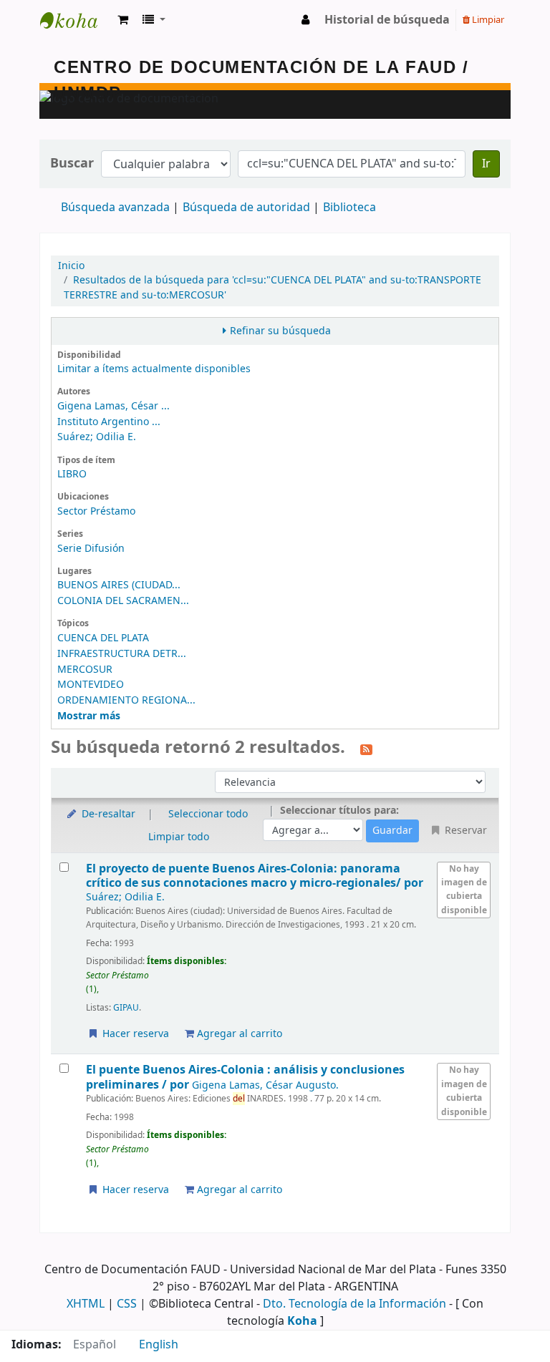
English (158, 1344)
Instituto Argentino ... (108, 421)
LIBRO (72, 474)
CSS (127, 1304)
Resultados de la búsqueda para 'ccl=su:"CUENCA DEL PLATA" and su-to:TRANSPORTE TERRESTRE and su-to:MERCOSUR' (272, 287)
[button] (123, 20)
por (254, 875)
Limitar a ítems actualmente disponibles (154, 368)
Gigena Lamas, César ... (113, 406)
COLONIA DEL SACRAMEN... (123, 600)
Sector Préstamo (96, 511)
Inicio (71, 265)
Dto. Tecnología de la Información (354, 1304)
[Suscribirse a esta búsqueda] (366, 748)
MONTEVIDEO (90, 684)
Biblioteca (349, 207)
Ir (486, 163)
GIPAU (126, 1007)
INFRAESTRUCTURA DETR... (121, 653)
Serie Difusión (91, 548)
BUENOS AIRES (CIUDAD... (118, 585)
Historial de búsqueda (387, 20)
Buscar (72, 163)
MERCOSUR (84, 669)
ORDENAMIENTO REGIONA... (126, 700)
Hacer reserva (134, 1033)
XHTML (86, 1304)
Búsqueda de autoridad (246, 207)
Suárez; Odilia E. (96, 436)
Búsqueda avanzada (115, 207)
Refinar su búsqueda (280, 331)
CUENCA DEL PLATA (103, 638)
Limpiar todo (178, 837)
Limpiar (487, 19)
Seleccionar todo (208, 814)
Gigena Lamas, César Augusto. (265, 1085)
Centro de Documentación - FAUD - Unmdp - (76, 20)
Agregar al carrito (238, 1033)
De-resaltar (107, 814)
